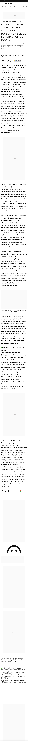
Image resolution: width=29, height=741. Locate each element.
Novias (10, 6)
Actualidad (14, 6)
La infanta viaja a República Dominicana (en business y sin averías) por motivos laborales (13, 671)
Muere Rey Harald (10, 0)
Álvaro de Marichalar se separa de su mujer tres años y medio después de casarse (14, 679)
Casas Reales (24, 6)
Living (19, 6)
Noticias (3, 9)
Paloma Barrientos (8, 53)
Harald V (16, 0)
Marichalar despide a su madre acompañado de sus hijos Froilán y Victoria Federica (14, 683)
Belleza (6, 6)
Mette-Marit (21, 0)
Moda (2, 6)
